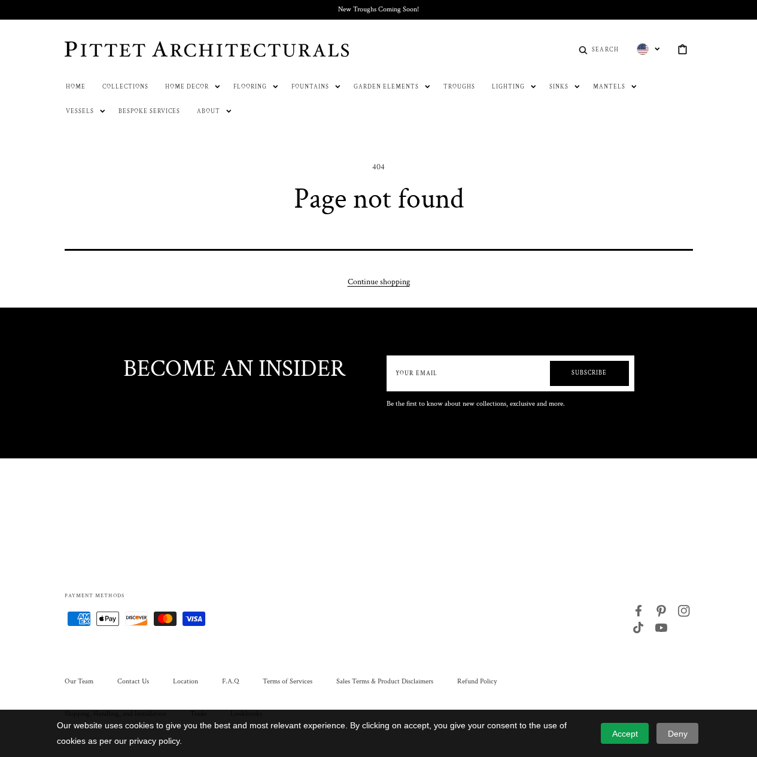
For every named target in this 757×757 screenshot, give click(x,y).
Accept (625, 733)
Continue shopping (379, 281)
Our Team (79, 681)
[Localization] (648, 49)
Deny (678, 733)
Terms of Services (287, 681)
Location (185, 681)
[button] (599, 49)
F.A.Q (230, 681)
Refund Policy (477, 681)
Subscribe (589, 373)
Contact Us (133, 681)
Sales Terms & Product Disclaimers (384, 681)
